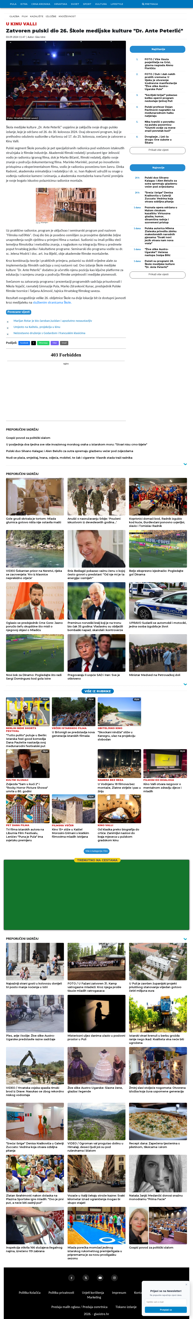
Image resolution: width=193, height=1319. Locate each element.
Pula (13, 4)
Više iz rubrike (98, 691)
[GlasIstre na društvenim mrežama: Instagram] (118, 1278)
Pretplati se (166, 1309)
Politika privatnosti (61, 1293)
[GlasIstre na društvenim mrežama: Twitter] (89, 1278)
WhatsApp (43, 343)
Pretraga (151, 4)
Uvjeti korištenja (93, 1293)
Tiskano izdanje (126, 1307)
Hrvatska (60, 4)
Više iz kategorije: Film (96, 851)
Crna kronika (40, 4)
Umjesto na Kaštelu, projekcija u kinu (37, 327)
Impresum (119, 1293)
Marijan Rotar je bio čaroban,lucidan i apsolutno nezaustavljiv (53, 320)
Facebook (24, 343)
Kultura (101, 4)
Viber (54, 343)
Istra (23, 4)
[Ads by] (45, 224)
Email (64, 343)
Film (25, 16)
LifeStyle (117, 4)
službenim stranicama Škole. (52, 302)
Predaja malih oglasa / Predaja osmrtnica (79, 1307)
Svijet (75, 4)
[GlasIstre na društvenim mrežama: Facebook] (75, 1278)
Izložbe (51, 16)
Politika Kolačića (30, 1293)
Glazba (14, 16)
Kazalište (36, 16)
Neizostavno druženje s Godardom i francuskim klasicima (49, 333)
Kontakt (140, 1293)
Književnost (67, 16)
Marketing (94, 1297)
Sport (87, 4)
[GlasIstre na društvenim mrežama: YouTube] (104, 1278)
